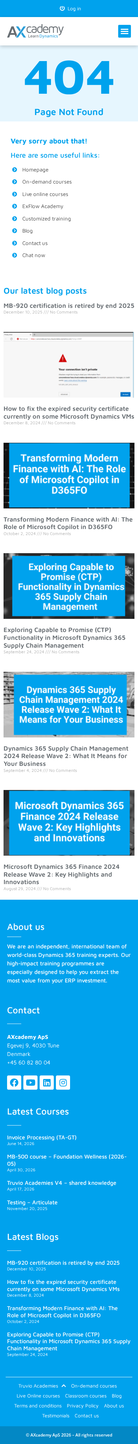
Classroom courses (86, 1396)
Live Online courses (38, 1396)
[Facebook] (14, 1082)
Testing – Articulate (32, 1202)
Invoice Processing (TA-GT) (42, 1137)
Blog (117, 1396)
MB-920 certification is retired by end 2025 (69, 305)
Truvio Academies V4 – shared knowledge (61, 1182)
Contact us (87, 1415)
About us (114, 1405)
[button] (124, 31)
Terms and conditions (38, 1405)
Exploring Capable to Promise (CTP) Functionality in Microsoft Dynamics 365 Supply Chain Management (65, 637)
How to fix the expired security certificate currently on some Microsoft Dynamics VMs (69, 412)
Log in (73, 8)
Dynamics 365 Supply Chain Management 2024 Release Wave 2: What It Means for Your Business (66, 756)
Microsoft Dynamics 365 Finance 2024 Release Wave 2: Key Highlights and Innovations (62, 874)
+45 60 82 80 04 (28, 1062)
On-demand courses (94, 1386)
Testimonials (55, 1415)
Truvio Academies (38, 1386)
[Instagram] (63, 1082)
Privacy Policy (83, 1405)
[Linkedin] (47, 1082)
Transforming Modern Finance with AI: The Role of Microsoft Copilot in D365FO (68, 523)
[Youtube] (30, 1082)
